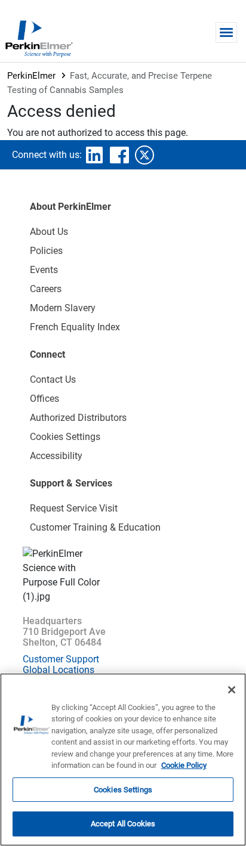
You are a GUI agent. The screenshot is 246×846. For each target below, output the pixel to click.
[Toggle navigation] (226, 32)
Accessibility (56, 455)
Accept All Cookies (123, 823)
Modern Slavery (63, 308)
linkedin (94, 155)
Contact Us (53, 379)
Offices (44, 398)
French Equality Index (75, 327)
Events (44, 269)
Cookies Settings (123, 789)
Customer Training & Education (95, 527)
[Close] (232, 690)
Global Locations (58, 669)
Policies (46, 250)
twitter (144, 155)
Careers (45, 289)
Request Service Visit (74, 508)
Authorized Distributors (78, 417)
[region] (123, 759)
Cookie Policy (184, 765)
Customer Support (61, 659)
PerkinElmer (31, 75)
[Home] (39, 38)
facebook (119, 155)
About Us (49, 231)
